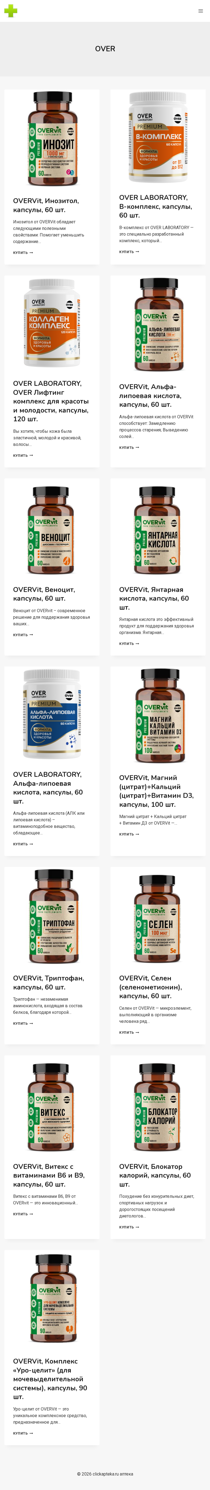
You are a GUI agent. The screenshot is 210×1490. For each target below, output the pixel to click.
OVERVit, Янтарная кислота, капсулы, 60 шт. (154, 598)
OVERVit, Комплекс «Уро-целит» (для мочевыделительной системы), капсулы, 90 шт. (50, 1379)
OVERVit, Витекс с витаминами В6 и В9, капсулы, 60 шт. (48, 1175)
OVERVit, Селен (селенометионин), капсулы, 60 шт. (150, 987)
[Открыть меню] (201, 11)
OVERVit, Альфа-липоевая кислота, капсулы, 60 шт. (150, 395)
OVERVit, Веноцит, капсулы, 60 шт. (44, 594)
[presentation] (52, 139)
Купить (23, 253)
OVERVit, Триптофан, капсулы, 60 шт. (48, 983)
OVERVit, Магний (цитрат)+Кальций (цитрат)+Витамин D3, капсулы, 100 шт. (156, 791)
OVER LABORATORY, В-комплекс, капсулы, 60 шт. (155, 206)
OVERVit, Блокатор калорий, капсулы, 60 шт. (155, 1175)
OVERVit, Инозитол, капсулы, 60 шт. (46, 205)
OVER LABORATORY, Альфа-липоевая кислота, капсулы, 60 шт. (48, 788)
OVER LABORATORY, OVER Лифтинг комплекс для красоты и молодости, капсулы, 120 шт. (51, 401)
